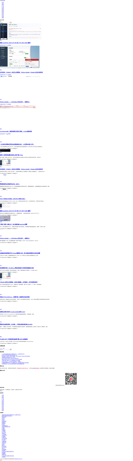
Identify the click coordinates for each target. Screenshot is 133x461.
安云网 (3, 424)
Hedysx (3, 419)
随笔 (3, 17)
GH (1, 390)
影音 (3, 10)
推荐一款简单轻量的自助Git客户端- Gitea (11, 155)
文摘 (3, 12)
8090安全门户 (4, 435)
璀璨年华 (3, 423)
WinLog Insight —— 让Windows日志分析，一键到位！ (15, 238)
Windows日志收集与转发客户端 (8, 451)
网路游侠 (3, 422)
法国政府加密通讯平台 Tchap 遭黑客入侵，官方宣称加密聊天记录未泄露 (20, 253)
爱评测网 (3, 452)
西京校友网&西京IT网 (6, 426)
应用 (1, 294)
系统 (3, 16)
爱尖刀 (3, 448)
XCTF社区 (4, 432)
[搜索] (1, 20)
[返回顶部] (1, 460)
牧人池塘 (3, 439)
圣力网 (3, 418)
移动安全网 (4, 446)
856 (3, 348)
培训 (3, 7)
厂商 (3, 6)
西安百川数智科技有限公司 (7, 415)
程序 (3, 14)
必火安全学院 (4, 438)
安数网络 (3, 453)
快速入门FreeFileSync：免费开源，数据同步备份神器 (15, 297)
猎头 (3, 13)
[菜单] (3, 20)
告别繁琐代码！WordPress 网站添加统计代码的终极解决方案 (17, 268)
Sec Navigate (4, 447)
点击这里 (35, 368)
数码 (3, 11)
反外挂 (3, 420)
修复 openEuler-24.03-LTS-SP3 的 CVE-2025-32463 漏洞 (15, 211)
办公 (3, 5)
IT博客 (3, 427)
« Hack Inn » (4, 440)
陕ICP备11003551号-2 (18, 458)
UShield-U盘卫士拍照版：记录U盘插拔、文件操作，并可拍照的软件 (19, 282)
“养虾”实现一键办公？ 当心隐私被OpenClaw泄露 (13, 224)
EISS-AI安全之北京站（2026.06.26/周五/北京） (13, 198)
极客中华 (3, 433)
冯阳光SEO (4, 442)
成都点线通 (4, 421)
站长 (3, 15)
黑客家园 (3, 450)
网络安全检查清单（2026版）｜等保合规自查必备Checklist (16, 324)
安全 (3, 3)
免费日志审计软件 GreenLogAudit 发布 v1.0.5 (12, 311)
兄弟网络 (3, 436)
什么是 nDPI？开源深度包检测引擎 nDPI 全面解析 (14, 339)
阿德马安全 (4, 454)
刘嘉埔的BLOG (5, 425)
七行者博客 (4, 434)
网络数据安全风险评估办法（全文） (10, 184)
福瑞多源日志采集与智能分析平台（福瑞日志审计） (11, 414)
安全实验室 (4, 449)
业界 (3, 2)
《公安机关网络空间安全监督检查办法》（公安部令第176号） (17, 144)
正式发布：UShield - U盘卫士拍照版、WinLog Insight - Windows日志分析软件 (21, 169)
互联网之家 (4, 441)
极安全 (3, 445)
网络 (3, 4)
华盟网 (3, 428)
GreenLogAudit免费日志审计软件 (8, 455)
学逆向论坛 (4, 437)
